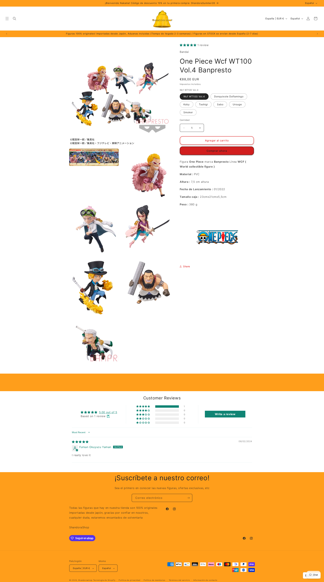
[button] (7, 18)
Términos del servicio (179, 580)
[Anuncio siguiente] (317, 34)
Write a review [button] (225, 414)
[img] (80, 441)
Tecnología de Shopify (104, 580)
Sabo (220, 104)
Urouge (237, 104)
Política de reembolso (154, 580)
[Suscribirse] (188, 498)
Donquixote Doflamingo (229, 96)
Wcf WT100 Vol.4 (194, 96)
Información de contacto (205, 580)
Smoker (188, 112)
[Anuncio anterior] (6, 34)
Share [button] (186, 266)
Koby (186, 104)
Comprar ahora (217, 150)
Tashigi (203, 104)
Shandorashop (85, 580)
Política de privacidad (129, 580)
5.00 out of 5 (108, 412)
